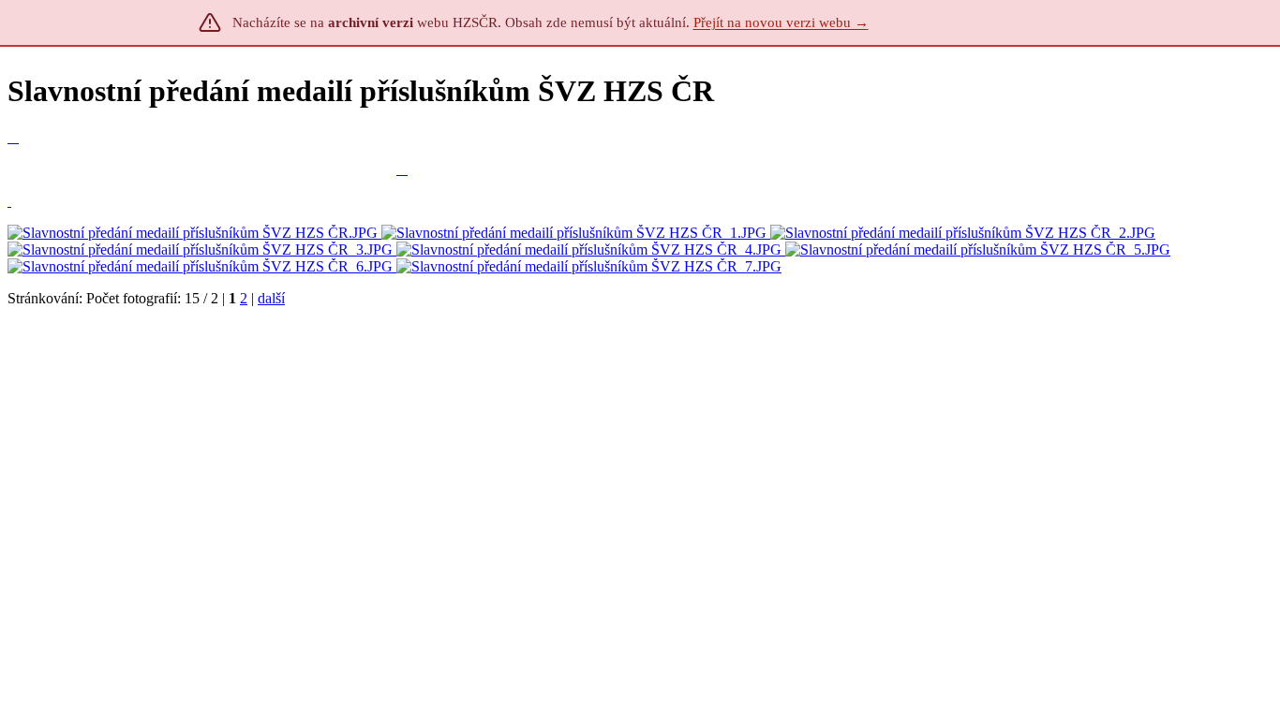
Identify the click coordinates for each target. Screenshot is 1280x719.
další (271, 298)
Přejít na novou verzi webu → (781, 22)
